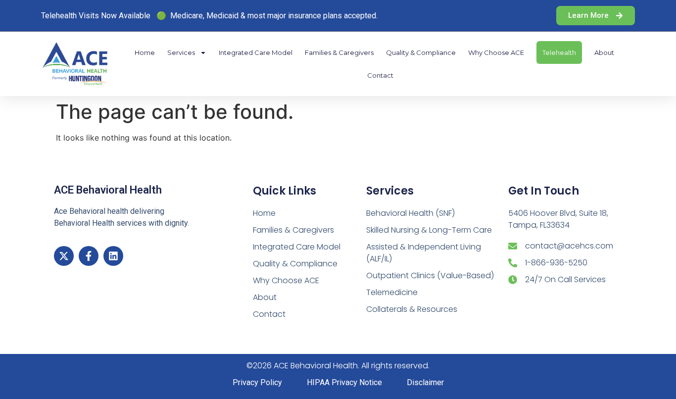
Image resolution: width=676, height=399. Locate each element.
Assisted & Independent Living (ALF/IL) (423, 252)
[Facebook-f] (88, 256)
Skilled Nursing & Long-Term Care (429, 230)
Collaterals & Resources (411, 309)
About (604, 52)
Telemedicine (392, 292)
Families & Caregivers (339, 52)
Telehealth (559, 52)
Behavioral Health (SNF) (410, 213)
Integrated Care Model (255, 52)
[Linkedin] (113, 256)
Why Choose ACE (496, 52)
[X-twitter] (64, 256)
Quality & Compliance (421, 52)
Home (145, 52)
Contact (380, 75)
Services (181, 52)
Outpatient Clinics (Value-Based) (430, 275)
